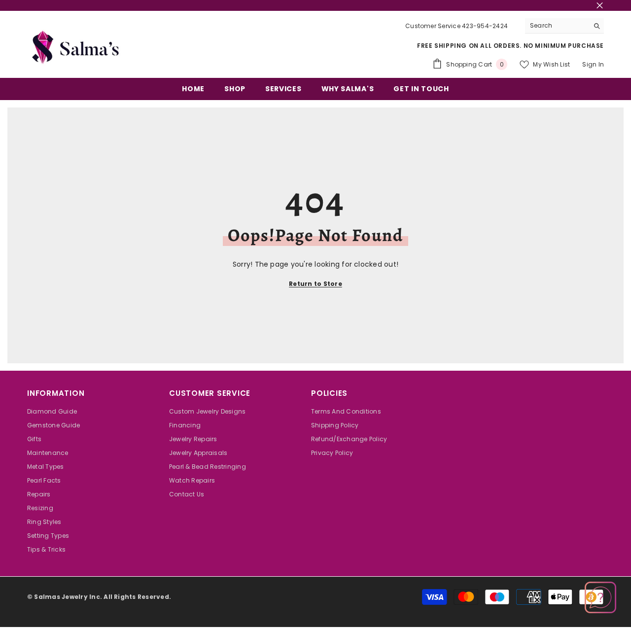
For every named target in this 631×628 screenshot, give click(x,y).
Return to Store (315, 283)
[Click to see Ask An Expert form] (600, 597)
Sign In (593, 64)
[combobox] (557, 25)
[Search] (564, 26)
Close (600, 5)
